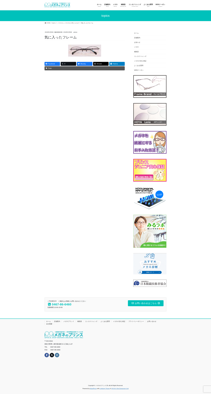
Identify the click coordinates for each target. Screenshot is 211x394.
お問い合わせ (151, 321)
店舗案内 (137, 38)
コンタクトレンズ (140, 56)
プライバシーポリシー (136, 321)
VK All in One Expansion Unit (120, 388)
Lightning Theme (105, 388)
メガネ (136, 47)
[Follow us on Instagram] (57, 355)
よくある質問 (138, 65)
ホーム (136, 33)
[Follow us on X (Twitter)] (52, 355)
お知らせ (137, 42)
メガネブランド (68, 321)
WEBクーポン (139, 70)
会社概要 (49, 324)
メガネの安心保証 (140, 61)
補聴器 (136, 52)
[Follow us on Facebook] (47, 355)
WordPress (93, 388)
